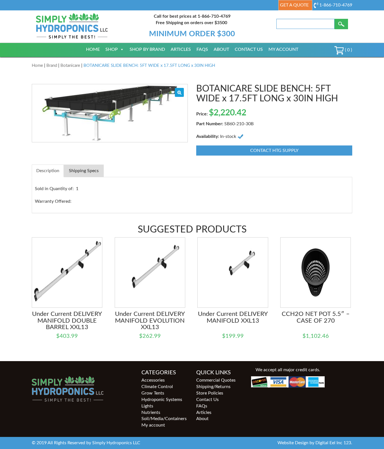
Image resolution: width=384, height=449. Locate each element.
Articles (181, 49)
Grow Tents (152, 393)
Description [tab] (47, 170)
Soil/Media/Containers (164, 418)
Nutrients (150, 412)
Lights (147, 406)
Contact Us (249, 49)
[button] (179, 92)
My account (283, 49)
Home (93, 49)
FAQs (202, 49)
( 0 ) (348, 50)
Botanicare (70, 65)
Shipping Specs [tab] (84, 170)
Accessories (153, 380)
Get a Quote (294, 5)
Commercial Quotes (216, 380)
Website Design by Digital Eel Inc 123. (314, 443)
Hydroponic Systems (161, 399)
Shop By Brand (147, 49)
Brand (51, 65)
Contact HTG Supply (274, 150)
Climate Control (157, 386)
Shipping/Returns (213, 386)
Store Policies (209, 393)
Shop (111, 49)
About (221, 49)
